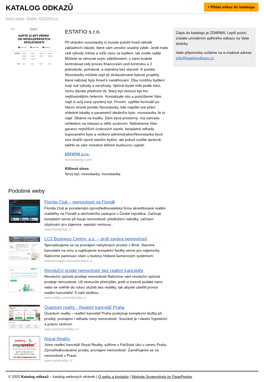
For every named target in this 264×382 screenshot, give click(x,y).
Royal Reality (57, 338)
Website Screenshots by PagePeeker (162, 377)
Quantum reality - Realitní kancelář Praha (84, 307)
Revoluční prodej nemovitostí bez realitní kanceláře (93, 270)
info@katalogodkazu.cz (195, 58)
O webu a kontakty (113, 377)
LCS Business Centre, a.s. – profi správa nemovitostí (95, 238)
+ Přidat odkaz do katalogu (231, 7)
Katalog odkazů (39, 8)
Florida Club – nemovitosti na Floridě (79, 202)
